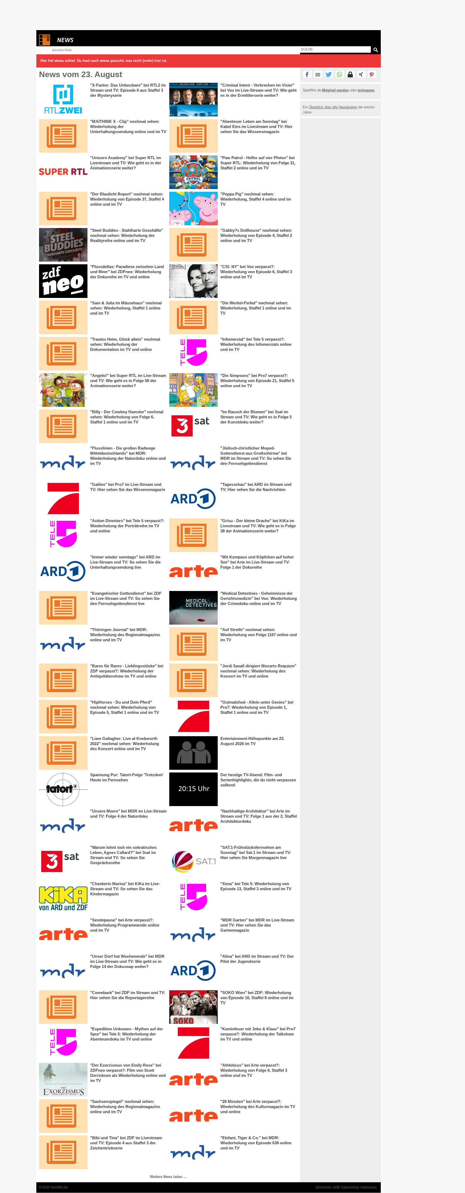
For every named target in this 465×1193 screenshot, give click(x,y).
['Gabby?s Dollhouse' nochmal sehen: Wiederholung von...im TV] (193, 245)
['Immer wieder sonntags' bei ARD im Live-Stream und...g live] (63, 571)
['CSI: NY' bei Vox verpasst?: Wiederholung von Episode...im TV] (193, 281)
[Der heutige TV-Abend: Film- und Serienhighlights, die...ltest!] (193, 789)
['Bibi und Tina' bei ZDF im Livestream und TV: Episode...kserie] (63, 1152)
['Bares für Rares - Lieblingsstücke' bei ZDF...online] (63, 680)
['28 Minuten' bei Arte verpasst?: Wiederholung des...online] (193, 1116)
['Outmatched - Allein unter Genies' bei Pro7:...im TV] (193, 716)
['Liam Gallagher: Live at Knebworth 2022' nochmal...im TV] (63, 753)
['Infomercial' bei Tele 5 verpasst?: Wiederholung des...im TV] (193, 354)
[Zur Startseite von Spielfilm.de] (44, 44)
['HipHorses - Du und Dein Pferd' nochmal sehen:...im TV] (63, 716)
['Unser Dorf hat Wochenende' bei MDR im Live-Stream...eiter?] (63, 971)
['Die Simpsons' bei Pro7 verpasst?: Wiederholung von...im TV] (193, 390)
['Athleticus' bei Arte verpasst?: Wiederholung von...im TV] (193, 1079)
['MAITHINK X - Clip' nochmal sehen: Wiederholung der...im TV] (63, 136)
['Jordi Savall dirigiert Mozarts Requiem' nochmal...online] (193, 680)
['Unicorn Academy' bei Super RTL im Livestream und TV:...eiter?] (63, 172)
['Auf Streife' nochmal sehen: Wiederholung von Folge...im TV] (193, 644)
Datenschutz (350, 1187)
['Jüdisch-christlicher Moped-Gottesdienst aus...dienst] (193, 462)
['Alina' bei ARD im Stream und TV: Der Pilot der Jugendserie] (193, 971)
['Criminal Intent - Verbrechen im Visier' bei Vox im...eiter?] (193, 99)
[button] (307, 74)
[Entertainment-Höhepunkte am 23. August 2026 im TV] (193, 753)
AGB (336, 1187)
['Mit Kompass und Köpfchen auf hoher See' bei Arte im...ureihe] (193, 571)
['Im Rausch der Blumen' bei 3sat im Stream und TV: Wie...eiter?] (193, 426)
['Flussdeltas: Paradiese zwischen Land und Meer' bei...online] (63, 281)
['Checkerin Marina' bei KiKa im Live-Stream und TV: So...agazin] (63, 898)
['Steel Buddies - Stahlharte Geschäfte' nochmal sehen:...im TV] (63, 245)
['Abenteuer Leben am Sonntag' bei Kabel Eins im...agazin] (193, 136)
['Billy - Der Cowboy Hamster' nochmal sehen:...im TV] (63, 426)
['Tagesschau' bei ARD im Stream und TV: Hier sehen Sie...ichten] (193, 499)
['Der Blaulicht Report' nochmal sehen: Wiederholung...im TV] (63, 208)
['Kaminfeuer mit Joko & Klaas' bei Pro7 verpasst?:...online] (193, 1043)
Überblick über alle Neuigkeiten (333, 107)
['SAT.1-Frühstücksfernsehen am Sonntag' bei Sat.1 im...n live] (193, 862)
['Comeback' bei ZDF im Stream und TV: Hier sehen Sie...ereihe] (63, 1007)
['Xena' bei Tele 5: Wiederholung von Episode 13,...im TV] (193, 898)
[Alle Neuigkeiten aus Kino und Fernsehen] (84, 40)
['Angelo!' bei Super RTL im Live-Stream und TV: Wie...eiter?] (63, 390)
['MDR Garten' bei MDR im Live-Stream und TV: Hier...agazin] (193, 934)
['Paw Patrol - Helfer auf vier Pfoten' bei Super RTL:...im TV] (193, 172)
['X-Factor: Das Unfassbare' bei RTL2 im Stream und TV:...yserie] (63, 99)
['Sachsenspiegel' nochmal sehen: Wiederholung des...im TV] (63, 1116)
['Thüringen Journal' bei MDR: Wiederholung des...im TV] (63, 644)
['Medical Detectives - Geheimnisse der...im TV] (193, 608)
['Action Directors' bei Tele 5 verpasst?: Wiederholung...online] (63, 535)
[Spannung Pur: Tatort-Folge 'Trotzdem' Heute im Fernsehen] (63, 789)
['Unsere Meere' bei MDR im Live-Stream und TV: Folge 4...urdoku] (63, 825)
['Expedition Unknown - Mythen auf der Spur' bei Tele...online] (63, 1043)
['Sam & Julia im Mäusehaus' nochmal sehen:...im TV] (63, 317)
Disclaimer (324, 1187)
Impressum (369, 1187)
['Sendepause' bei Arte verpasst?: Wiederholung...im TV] (63, 934)
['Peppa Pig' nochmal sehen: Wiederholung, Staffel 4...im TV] (193, 208)
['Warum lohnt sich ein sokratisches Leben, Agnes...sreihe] (63, 862)
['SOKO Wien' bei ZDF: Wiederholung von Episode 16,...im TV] (193, 1007)
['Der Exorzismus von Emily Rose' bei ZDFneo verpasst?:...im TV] (63, 1079)
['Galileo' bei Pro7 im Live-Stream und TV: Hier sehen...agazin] (63, 499)
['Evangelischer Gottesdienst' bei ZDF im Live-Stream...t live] (63, 608)
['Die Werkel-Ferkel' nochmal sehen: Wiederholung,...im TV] (193, 317)
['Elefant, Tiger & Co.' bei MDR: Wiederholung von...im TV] (193, 1152)
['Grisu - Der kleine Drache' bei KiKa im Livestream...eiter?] (193, 535)
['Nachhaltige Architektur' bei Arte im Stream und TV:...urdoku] (193, 825)
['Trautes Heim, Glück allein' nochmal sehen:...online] (63, 354)
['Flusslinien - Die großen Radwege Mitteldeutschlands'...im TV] (63, 462)
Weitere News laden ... (168, 1177)
